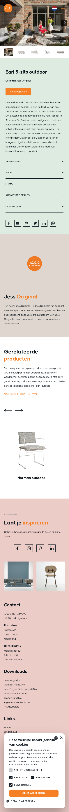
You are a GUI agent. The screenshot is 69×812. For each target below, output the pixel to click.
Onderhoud (10, 732)
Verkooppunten (18, 91)
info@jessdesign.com (15, 618)
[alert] (34, 770)
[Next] (64, 23)
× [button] (61, 737)
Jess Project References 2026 (20, 689)
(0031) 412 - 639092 (15, 614)
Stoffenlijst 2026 (13, 698)
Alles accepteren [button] (33, 793)
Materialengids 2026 (15, 693)
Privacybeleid (11, 706)
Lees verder (30, 764)
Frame (9, 184)
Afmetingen (13, 161)
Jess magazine (12, 680)
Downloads (13, 206)
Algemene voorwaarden (17, 702)
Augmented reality (18, 195)
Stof (9, 172)
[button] (22, 801)
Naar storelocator (17, 394)
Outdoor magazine (14, 684)
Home (7, 727)
